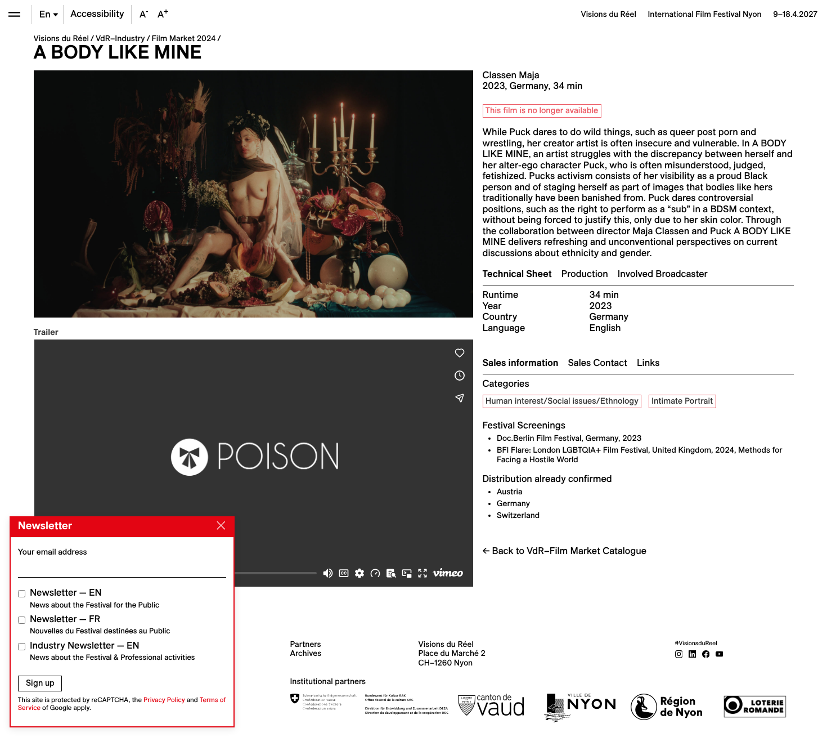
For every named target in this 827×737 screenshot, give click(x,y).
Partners (305, 644)
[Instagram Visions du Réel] (679, 653)
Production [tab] (584, 274)
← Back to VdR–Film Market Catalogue (565, 551)
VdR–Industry (120, 38)
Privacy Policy (164, 700)
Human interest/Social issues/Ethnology (562, 400)
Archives (306, 653)
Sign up (40, 682)
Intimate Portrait (682, 400)
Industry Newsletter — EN (112, 651)
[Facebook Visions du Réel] (706, 653)
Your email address (52, 552)
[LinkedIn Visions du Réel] (692, 653)
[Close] (219, 526)
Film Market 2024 (184, 38)
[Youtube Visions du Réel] (719, 653)
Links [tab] (648, 363)
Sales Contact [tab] (597, 363)
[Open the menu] (14, 14)
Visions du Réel (61, 38)
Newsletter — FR (100, 624)
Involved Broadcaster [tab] (663, 274)
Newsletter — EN (94, 598)
